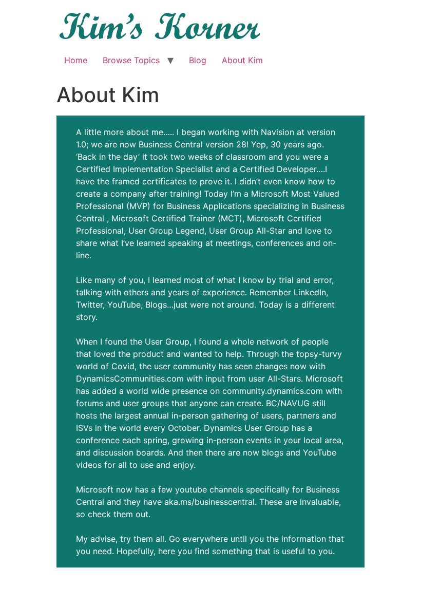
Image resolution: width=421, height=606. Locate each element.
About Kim (242, 60)
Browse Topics (131, 60)
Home (75, 60)
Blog (197, 60)
